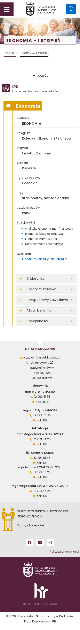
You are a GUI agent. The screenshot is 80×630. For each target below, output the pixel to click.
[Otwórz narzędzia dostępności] (71, 9)
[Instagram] (50, 542)
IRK (15, 87)
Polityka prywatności (64, 552)
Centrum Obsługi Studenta (44, 259)
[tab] (22, 106)
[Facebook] (29, 542)
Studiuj (10, 53)
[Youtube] (40, 542)
